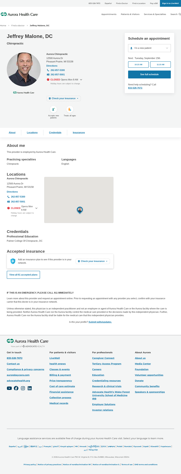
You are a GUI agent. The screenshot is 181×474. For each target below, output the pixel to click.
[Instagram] (23, 388)
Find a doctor (18, 25)
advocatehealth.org (18, 380)
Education (98, 375)
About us (140, 358)
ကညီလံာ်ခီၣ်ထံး (93, 446)
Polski (119, 446)
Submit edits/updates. (100, 322)
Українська (165, 446)
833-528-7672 (94, 3)
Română (128, 446)
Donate (139, 380)
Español (108, 3)
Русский (137, 446)
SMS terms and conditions (145, 464)
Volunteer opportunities (149, 375)
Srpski (146, 446)
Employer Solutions (103, 404)
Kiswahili (155, 446)
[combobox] (149, 48)
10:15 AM (138, 65)
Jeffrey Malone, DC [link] (39, 25)
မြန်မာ (26, 446)
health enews (57, 363)
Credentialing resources (106, 380)
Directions (51, 66)
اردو (85, 450)
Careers (96, 369)
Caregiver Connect (103, 358)
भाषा (76, 446)
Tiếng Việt (93, 450)
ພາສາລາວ (111, 446)
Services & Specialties (155, 14)
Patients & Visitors (130, 14)
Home (3, 25)
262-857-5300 (58, 70)
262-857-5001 (58, 74)
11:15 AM (160, 65)
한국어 (103, 446)
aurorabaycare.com (18, 375)
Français (47, 446)
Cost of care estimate (62, 386)
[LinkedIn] (29, 388)
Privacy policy (30, 464)
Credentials (55, 132)
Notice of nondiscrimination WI (77, 464)
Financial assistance (61, 392)
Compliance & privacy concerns (25, 369)
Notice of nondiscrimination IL (106, 464)
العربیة (20, 446)
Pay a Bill (154, 3)
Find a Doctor (122, 3)
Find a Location (139, 3)
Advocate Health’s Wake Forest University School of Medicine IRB (111, 395)
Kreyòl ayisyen (66, 446)
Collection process (60, 397)
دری (40, 446)
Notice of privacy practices (49, 464)
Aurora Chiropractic (57, 54)
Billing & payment (60, 375)
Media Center (143, 363)
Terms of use (127, 464)
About (12, 132)
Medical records (58, 403)
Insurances (79, 132)
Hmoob (83, 446)
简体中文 (33, 446)
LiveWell (54, 358)
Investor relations (102, 410)
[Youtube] (9, 388)
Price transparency (60, 380)
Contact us (13, 363)
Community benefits (147, 386)
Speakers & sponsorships (150, 392)
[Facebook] (16, 388)
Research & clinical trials (106, 386)
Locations (32, 132)
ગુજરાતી (56, 446)
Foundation (141, 369)
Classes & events (59, 369)
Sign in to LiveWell (170, 3)
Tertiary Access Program (106, 363)
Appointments (108, 14)
